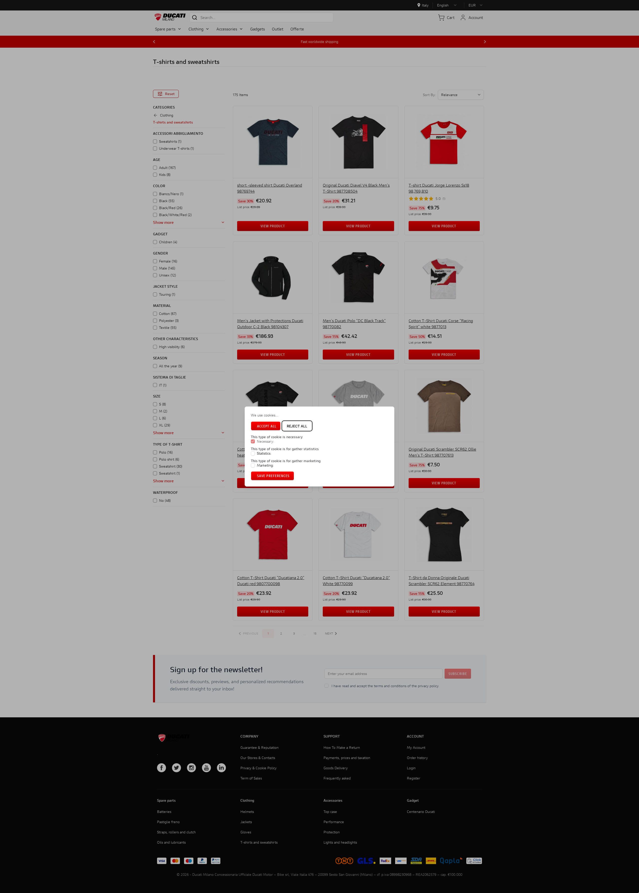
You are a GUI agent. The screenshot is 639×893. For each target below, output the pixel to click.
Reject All (297, 426)
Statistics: (264, 453)
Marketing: (265, 465)
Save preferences (273, 475)
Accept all (266, 426)
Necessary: (265, 441)
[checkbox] (253, 442)
